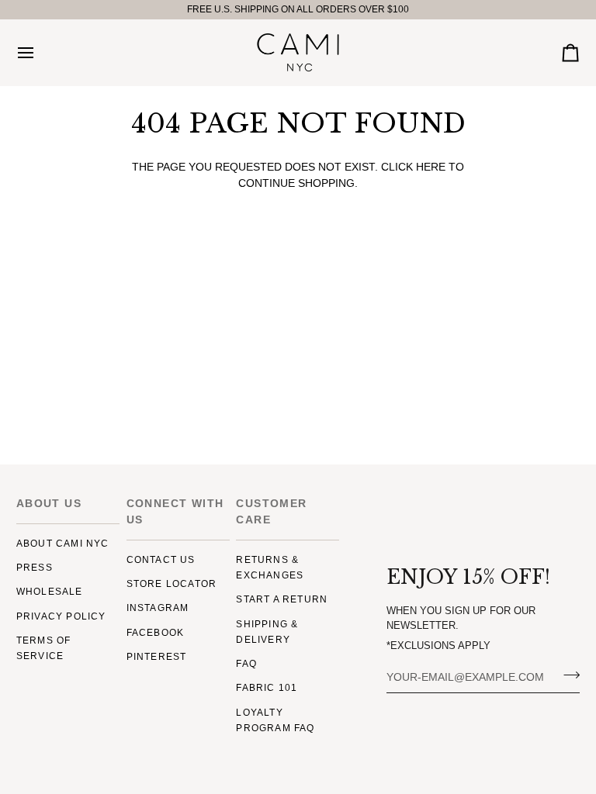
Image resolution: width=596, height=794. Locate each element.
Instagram (157, 607)
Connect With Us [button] (175, 511)
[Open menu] (39, 52)
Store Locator (171, 583)
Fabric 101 (266, 687)
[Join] (567, 675)
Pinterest (156, 656)
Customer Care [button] (271, 511)
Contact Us (161, 559)
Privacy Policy (61, 616)
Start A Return (281, 599)
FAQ (246, 663)
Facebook (155, 632)
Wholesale (49, 591)
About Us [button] (48, 503)
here (430, 167)
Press (34, 567)
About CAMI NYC (62, 543)
